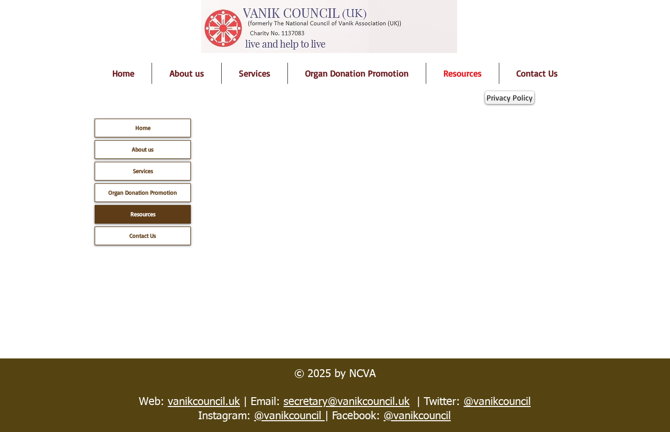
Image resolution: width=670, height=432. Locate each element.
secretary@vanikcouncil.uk (346, 402)
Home (143, 127)
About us (143, 149)
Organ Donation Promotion (142, 192)
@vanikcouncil (497, 402)
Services (143, 171)
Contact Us (142, 235)
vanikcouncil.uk (204, 402)
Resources (142, 214)
